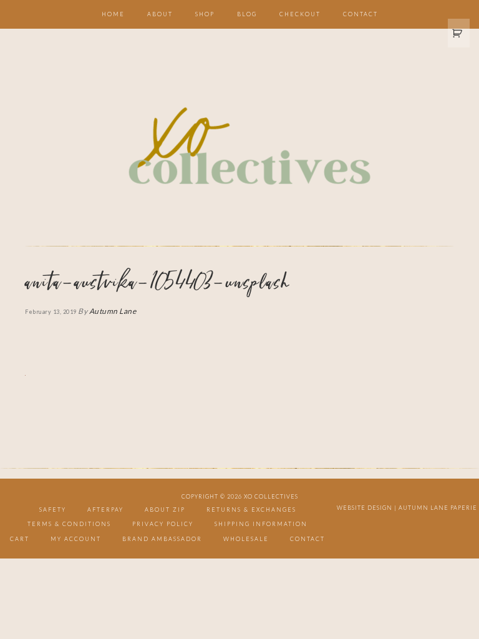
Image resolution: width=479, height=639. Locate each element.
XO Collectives (239, 147)
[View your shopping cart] (459, 33)
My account (76, 538)
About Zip (165, 509)
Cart (19, 538)
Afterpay (105, 509)
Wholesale (246, 538)
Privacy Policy (162, 523)
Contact (307, 538)
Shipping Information (261, 523)
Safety (52, 509)
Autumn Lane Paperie (438, 507)
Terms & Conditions (69, 523)
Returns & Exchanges (251, 509)
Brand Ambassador (162, 538)
